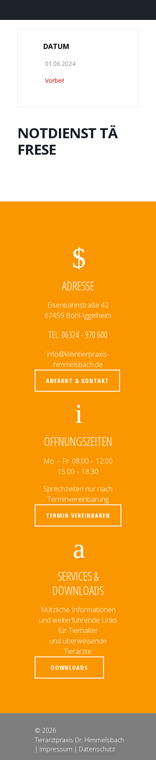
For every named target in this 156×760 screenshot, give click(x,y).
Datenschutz (97, 749)
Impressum (55, 749)
